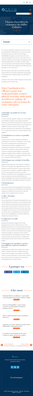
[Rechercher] (30, 14)
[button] (30, 10)
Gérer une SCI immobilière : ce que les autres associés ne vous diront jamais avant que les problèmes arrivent (14, 306)
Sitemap (18, 392)
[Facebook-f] (23, 2)
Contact (21, 391)
